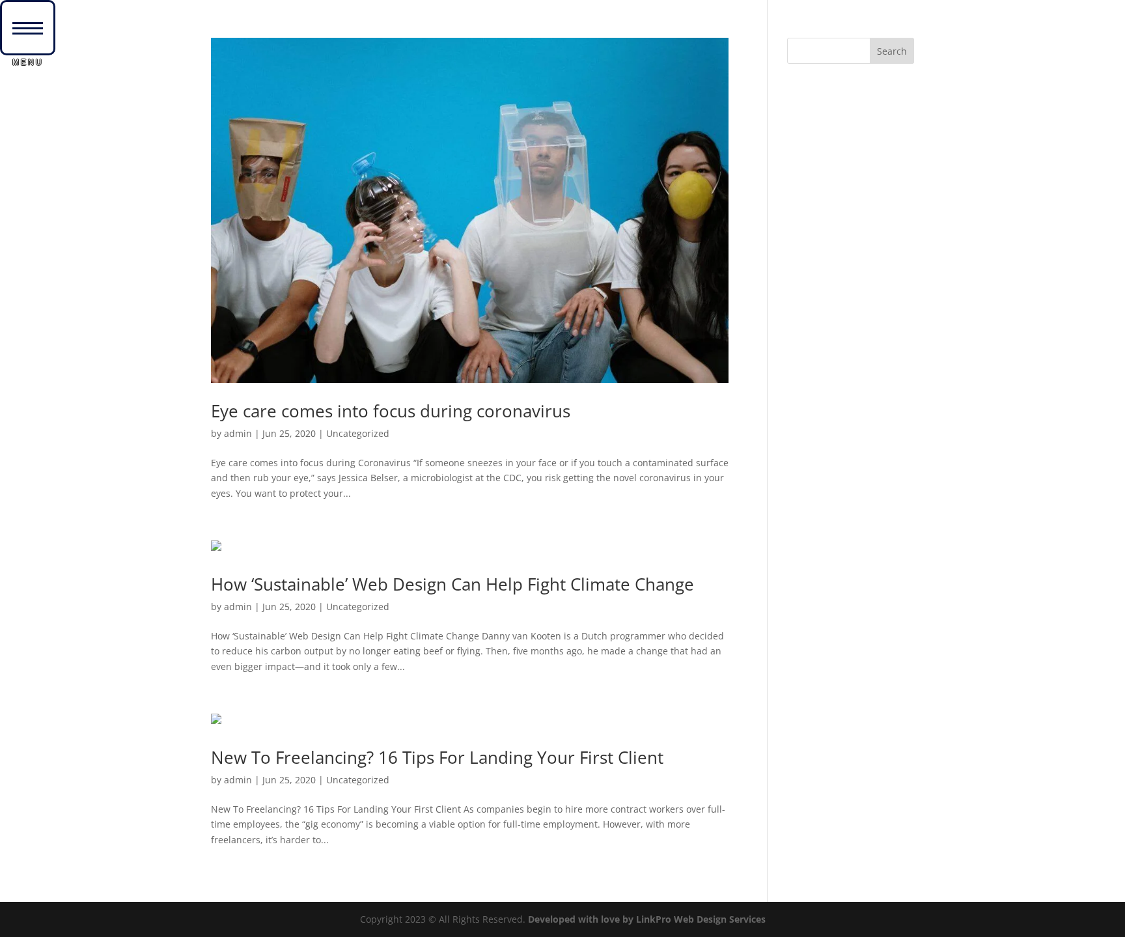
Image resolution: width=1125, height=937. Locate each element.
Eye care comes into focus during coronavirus (390, 411)
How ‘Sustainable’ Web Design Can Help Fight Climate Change (452, 584)
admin (238, 433)
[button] (27, 27)
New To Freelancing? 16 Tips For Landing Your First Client (437, 757)
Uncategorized (357, 433)
